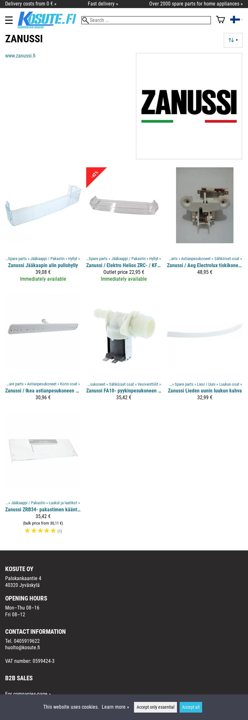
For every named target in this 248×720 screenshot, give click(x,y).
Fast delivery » (103, 4)
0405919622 (27, 641)
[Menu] (9, 20)
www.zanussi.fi (20, 56)
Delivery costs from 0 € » (31, 4)
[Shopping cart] (220, 20)
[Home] (49, 27)
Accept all (191, 707)
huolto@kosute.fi (22, 647)
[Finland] (236, 20)
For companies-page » (28, 694)
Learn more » (115, 707)
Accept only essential (155, 707)
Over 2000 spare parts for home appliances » (196, 4)
